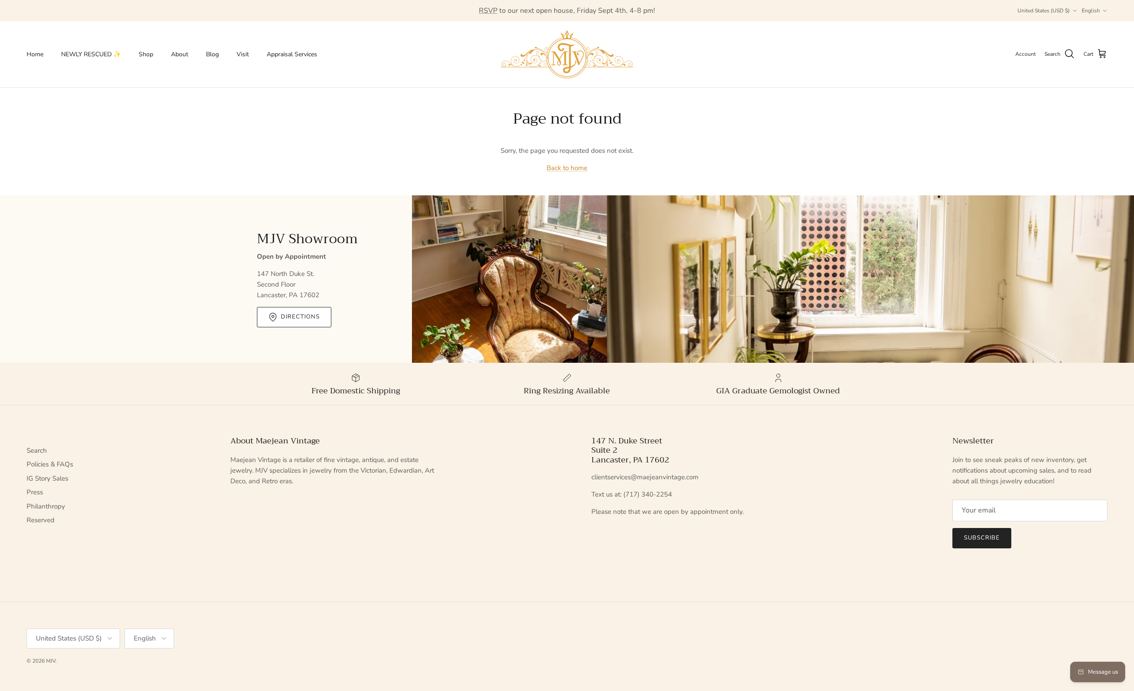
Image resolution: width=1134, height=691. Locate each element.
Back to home (567, 167)
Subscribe (982, 538)
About (179, 54)
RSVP (488, 11)
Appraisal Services (292, 54)
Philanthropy (46, 506)
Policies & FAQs (50, 464)
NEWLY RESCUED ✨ (91, 54)
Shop (146, 54)
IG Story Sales (47, 478)
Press (35, 492)
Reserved (40, 520)
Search (37, 450)
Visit (243, 54)
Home (35, 54)
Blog (212, 54)
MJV (50, 660)
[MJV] (567, 54)
